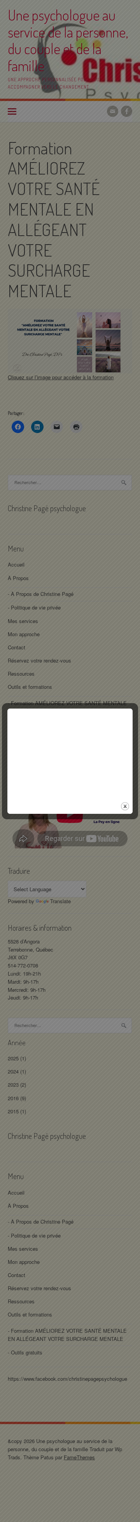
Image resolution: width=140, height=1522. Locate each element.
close (125, 806)
